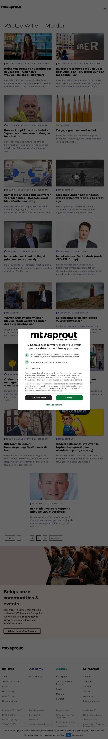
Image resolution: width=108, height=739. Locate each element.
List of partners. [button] (76, 380)
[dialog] (54, 369)
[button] (54, 368)
